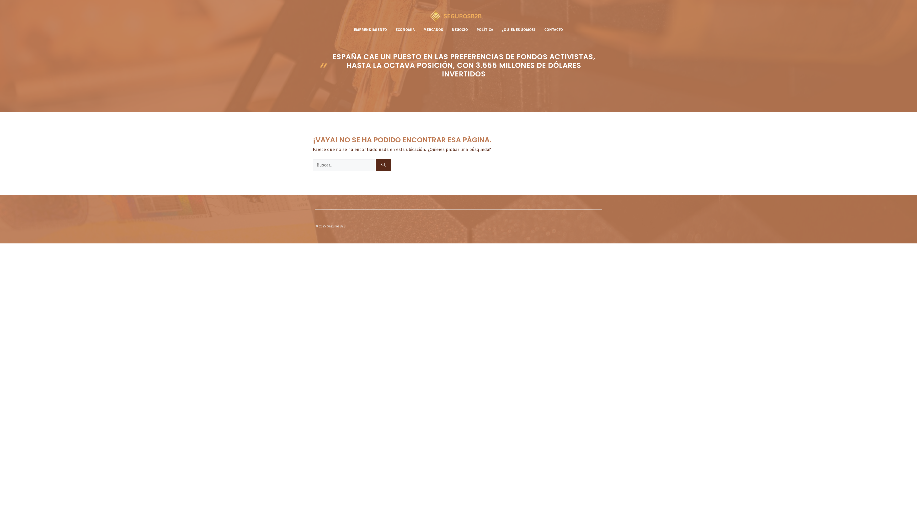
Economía (405, 29)
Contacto (553, 29)
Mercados (433, 29)
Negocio (460, 29)
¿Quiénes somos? (519, 29)
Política (485, 29)
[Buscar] (383, 165)
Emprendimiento (370, 29)
